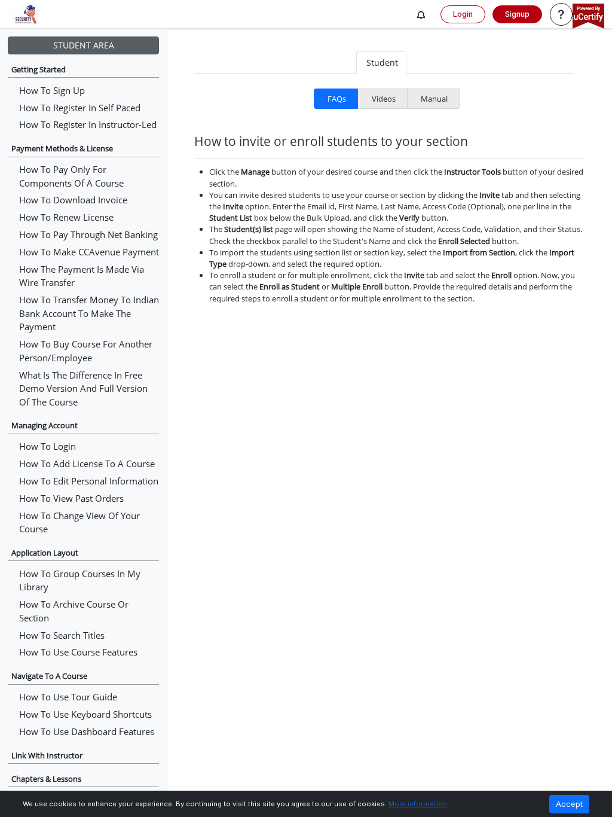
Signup (517, 14)
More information (417, 804)
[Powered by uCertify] (588, 17)
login (463, 14)
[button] (421, 15)
